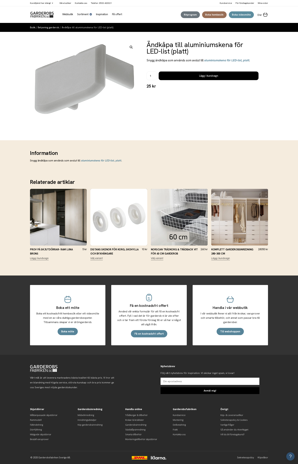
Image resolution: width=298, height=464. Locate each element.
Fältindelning (36, 424)
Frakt (175, 429)
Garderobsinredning (135, 424)
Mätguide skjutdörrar (40, 434)
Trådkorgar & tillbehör (136, 415)
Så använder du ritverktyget (234, 429)
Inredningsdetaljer (87, 419)
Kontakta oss (81, 3)
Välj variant (96, 258)
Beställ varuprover (39, 439)
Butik (32, 27)
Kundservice (179, 415)
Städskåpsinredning (135, 429)
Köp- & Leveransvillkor (231, 415)
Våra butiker (65, 3)
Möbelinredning (86, 415)
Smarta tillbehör (133, 434)
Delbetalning (179, 424)
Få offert (117, 14)
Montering (178, 419)
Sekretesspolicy (245, 457)
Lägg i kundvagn (208, 76)
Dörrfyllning (36, 429)
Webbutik (67, 14)
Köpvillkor (263, 457)
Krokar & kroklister (134, 419)
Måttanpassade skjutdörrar (43, 415)
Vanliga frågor (227, 424)
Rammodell (36, 419)
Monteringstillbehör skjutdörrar (141, 439)
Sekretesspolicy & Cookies (233, 419)
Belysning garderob (48, 27)
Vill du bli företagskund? (232, 434)
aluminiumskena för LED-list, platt (226, 60)
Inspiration (102, 14)
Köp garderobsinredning (90, 424)
